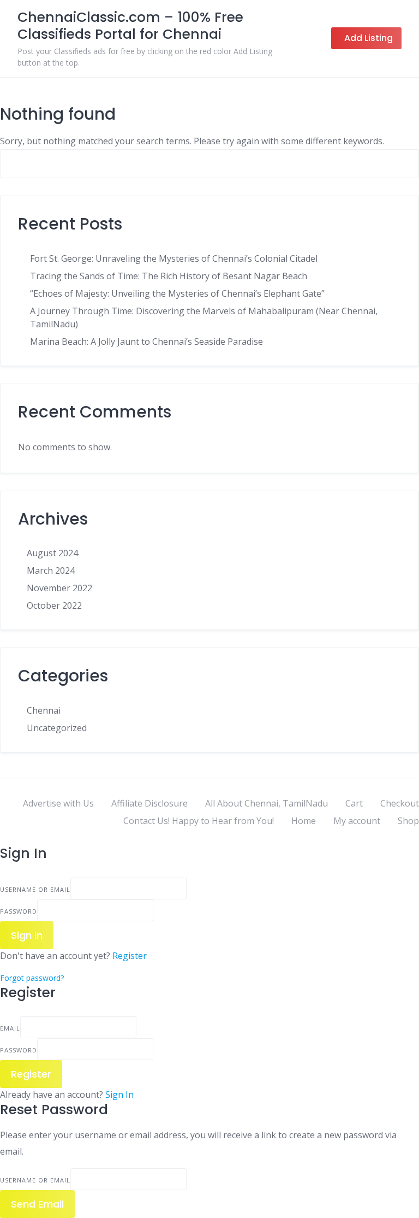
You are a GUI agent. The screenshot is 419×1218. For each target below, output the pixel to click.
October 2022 (54, 605)
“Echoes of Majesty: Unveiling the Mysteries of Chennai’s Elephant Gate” (177, 293)
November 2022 (59, 588)
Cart (354, 803)
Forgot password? (32, 978)
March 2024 (51, 570)
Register (129, 956)
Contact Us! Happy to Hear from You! (198, 821)
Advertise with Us (58, 803)
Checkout (399, 803)
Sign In (119, 1094)
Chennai (44, 710)
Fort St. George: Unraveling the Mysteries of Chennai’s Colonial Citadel (174, 258)
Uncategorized (57, 728)
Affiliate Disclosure (149, 803)
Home (303, 821)
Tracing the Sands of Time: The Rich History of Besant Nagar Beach (168, 276)
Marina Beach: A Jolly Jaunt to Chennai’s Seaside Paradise (146, 342)
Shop (408, 821)
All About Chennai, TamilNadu (266, 803)
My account (356, 821)
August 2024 (52, 553)
